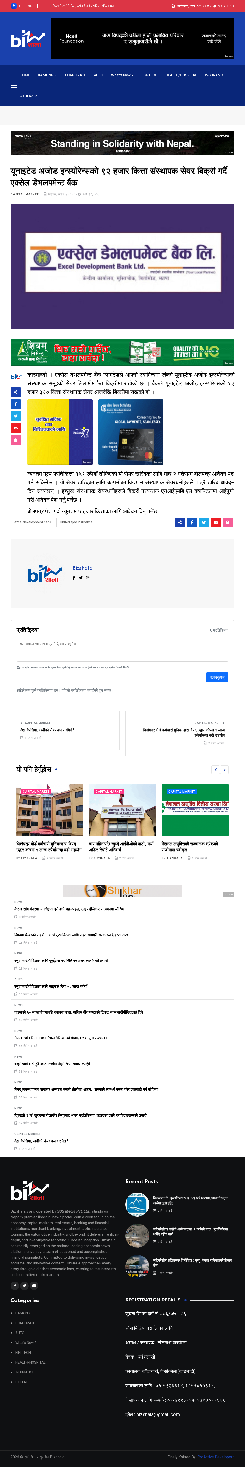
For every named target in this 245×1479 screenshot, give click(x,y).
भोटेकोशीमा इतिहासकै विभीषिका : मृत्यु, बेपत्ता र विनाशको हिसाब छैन (84, 6)
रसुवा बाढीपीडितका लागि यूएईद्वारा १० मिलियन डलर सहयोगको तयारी (61, 961)
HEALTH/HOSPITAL (181, 75)
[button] (215, 769)
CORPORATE (75, 75)
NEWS (18, 902)
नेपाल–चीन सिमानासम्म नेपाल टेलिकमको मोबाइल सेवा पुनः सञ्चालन (60, 1038)
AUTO (98, 75)
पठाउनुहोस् (217, 677)
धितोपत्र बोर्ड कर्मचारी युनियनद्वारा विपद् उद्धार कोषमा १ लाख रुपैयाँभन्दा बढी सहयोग (184, 733)
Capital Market (25, 194)
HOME (25, 75)
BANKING (46, 75)
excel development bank (32, 522)
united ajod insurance (76, 522)
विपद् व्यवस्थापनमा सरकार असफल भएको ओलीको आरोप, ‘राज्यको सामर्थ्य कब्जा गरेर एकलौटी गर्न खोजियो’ (87, 1089)
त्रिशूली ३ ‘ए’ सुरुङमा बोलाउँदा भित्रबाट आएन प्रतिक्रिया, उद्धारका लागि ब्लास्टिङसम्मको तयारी (80, 1115)
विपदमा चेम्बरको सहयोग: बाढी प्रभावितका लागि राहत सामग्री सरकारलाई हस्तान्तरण (71, 935)
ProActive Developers (215, 1457)
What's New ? (122, 75)
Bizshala (83, 568)
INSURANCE (215, 75)
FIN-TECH (149, 75)
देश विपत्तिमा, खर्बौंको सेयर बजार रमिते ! (47, 730)
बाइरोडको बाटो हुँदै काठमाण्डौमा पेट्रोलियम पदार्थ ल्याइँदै (52, 1064)
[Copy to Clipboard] (16, 440)
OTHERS (26, 96)
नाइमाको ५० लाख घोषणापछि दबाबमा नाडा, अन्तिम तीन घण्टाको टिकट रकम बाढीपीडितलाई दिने (78, 1012)
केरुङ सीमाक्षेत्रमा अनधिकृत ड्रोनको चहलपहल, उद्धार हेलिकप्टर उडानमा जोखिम (69, 909)
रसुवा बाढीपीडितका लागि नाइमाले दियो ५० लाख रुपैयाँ (50, 986)
